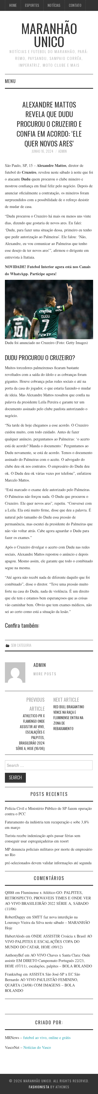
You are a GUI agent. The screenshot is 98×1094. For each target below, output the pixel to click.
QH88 (9, 892)
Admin (62, 151)
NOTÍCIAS (54, 5)
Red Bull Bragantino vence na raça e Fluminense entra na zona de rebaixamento (68, 717)
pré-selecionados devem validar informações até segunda (48, 862)
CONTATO (75, 5)
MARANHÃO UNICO (49, 35)
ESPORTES (32, 5)
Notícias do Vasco (36, 1047)
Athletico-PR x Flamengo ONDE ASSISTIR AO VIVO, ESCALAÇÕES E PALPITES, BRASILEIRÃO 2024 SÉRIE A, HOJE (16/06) (30, 732)
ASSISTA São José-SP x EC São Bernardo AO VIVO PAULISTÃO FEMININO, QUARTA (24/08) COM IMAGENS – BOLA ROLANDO (42, 982)
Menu (10, 81)
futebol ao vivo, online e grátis (47, 1037)
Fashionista (39, 1086)
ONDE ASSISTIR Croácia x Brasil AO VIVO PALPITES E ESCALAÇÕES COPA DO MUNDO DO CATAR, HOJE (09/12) (48, 941)
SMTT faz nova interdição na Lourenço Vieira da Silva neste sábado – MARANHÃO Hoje (47, 922)
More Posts (45, 673)
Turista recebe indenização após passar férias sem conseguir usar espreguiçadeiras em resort (42, 838)
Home (13, 5)
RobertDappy (15, 917)
